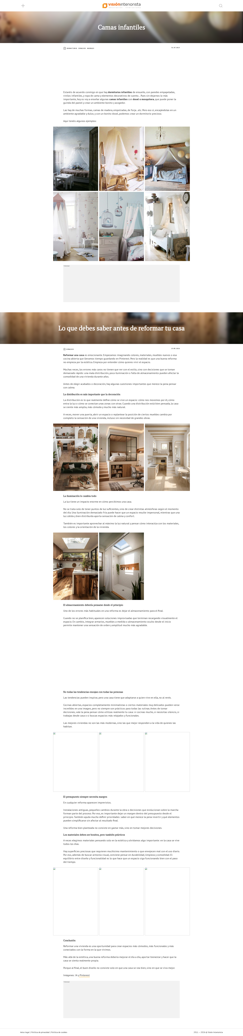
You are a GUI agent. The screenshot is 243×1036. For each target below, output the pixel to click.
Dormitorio (72, 48)
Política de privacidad (40, 1032)
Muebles (90, 48)
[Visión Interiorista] (121, 6)
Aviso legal (24, 1032)
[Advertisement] (121, 71)
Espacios (82, 48)
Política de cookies (59, 1032)
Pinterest (84, 975)
